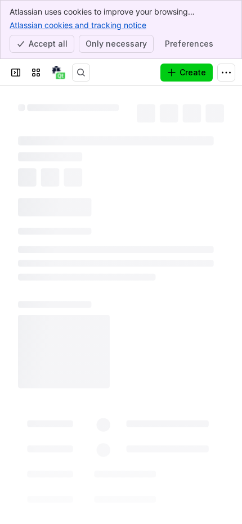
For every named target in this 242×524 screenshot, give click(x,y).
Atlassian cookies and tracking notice (78, 25)
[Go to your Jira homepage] (59, 73)
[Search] (81, 73)
